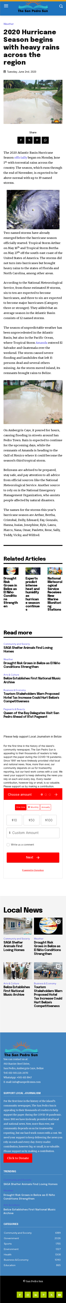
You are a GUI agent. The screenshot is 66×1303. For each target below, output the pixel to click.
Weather (9, 24)
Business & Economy (15, 690)
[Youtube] (59, 1295)
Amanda (41, 342)
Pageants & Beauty (14, 709)
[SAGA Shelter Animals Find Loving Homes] (18, 926)
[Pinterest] (37, 140)
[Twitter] (29, 140)
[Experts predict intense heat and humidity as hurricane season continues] (33, 571)
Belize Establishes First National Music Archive (17, 991)
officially (20, 157)
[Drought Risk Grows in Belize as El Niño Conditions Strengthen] (11, 571)
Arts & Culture (11, 674)
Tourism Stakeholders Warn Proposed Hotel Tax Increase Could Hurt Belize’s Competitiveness (31, 697)
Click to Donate (18, 1158)
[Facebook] (20, 140)
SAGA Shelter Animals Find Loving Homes (14, 946)
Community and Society (17, 643)
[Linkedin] (36, 1295)
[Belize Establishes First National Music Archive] (18, 970)
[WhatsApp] (45, 140)
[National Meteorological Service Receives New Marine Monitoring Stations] (55, 571)
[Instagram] (28, 1295)
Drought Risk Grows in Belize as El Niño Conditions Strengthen (11, 592)
